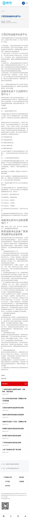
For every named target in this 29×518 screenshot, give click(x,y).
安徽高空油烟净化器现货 (12, 464)
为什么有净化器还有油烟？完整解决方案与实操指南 (14, 399)
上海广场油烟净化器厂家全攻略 (11, 449)
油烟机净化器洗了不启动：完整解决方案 (14, 421)
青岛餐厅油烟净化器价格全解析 (11, 435)
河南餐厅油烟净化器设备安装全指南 (13, 428)
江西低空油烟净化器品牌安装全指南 (13, 407)
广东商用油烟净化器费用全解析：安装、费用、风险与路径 (14, 390)
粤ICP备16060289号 (5, 498)
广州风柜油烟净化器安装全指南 (11, 442)
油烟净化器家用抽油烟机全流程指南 (13, 414)
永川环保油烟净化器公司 (12, 468)
